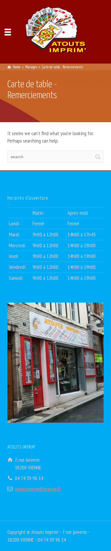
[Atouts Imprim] (55, 31)
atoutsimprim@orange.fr (38, 488)
